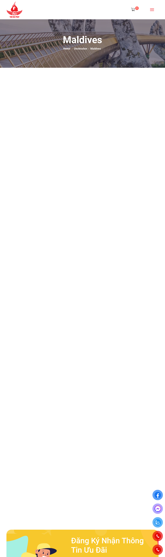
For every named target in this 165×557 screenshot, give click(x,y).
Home (66, 48)
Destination (80, 48)
